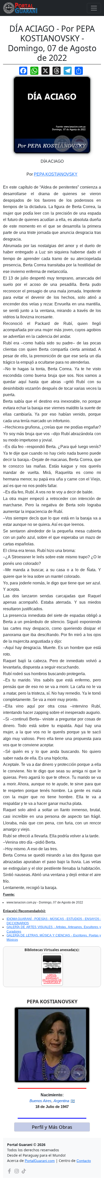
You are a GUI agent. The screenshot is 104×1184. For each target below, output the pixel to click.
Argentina (61, 1101)
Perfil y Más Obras (52, 1127)
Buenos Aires (40, 1101)
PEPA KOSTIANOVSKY (55, 174)
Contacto (83, 1161)
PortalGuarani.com (40, 1161)
